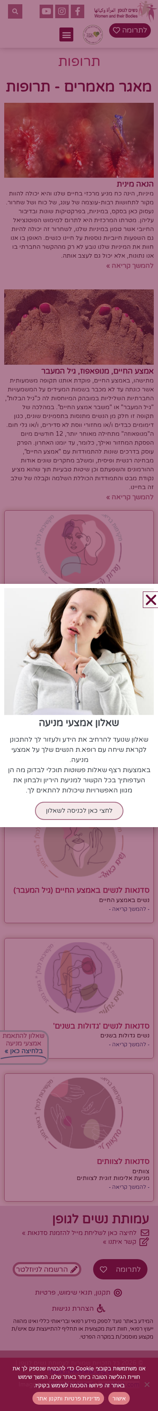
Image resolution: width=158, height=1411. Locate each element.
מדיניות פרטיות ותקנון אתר (68, 1398)
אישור (119, 1398)
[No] (147, 1384)
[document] (79, 705)
